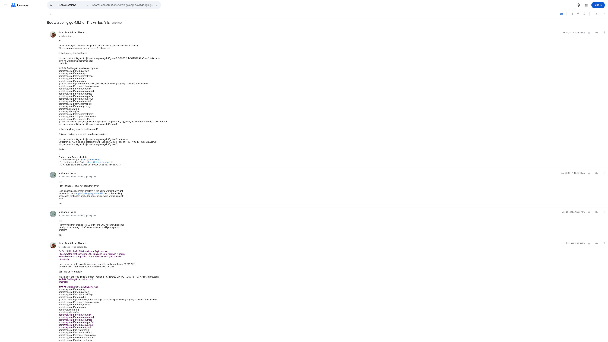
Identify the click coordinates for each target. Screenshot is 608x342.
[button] (6, 5)
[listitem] (327, 97)
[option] (73, 5)
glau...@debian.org (90, 159)
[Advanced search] (156, 5)
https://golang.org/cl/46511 (89, 193)
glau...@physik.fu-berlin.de (100, 162)
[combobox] (122, 5)
